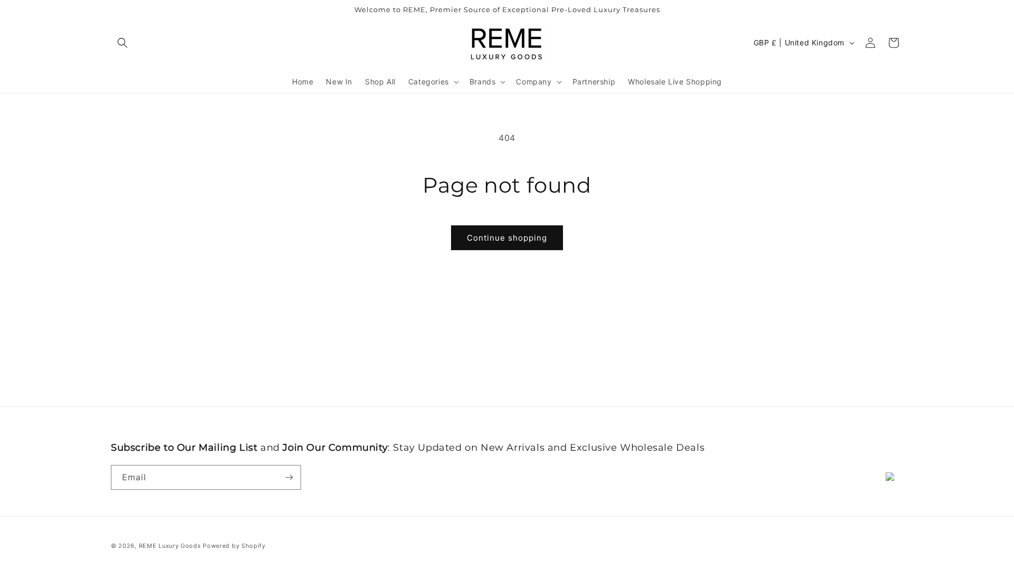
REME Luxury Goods (170, 545)
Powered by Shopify (234, 545)
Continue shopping (507, 238)
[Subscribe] (289, 477)
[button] (122, 42)
